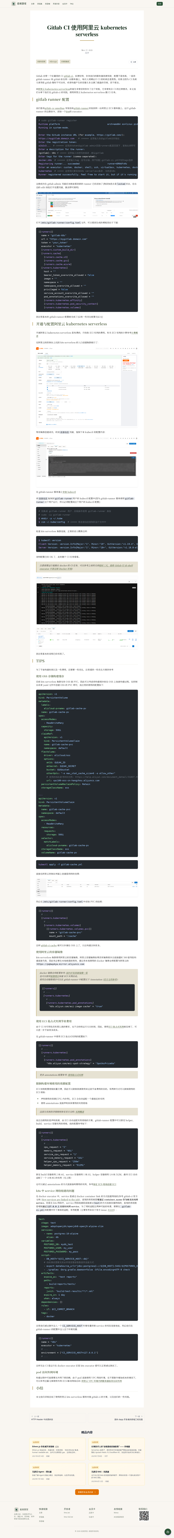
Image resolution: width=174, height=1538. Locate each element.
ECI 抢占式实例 (116, 1026)
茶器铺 (47, 4)
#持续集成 (65, 61)
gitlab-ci (68, 75)
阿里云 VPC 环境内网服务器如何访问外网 (102, 1380)
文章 (32, 4)
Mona (116, 1512)
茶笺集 (39, 4)
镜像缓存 (54, 976)
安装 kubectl (69, 491)
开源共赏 (56, 4)
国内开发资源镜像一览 (77, 972)
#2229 (111, 1209)
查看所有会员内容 (85, 1492)
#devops (53, 61)
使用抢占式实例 (75, 1074)
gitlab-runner (81, 108)
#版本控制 (41, 61)
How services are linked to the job (60, 1199)
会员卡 (64, 4)
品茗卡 (91, 1512)
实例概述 (79, 1111)
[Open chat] (168, 1532)
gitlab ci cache (49, 945)
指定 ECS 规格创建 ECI (104, 1184)
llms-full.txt (68, 1517)
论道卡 (91, 1517)
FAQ (71, 4)
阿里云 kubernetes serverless (54, 88)
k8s (67, 111)
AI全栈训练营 (119, 1517)
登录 (159, 4)
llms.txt (67, 1512)
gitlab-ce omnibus (55, 108)
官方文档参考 (110, 979)
